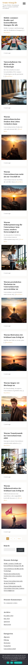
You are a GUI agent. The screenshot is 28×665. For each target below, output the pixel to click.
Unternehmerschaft (10, 648)
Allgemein (7, 637)
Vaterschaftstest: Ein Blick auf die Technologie (12, 64)
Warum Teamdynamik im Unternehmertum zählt (13, 435)
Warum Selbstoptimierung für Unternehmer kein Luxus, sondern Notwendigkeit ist (13, 227)
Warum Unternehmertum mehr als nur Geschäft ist (14, 174)
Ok (8, 662)
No (11, 662)
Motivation (7, 643)
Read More (7, 32)
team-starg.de (10, 2)
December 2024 (8, 615)
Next (19, 538)
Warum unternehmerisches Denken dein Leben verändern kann (13, 576)
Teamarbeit (7, 646)
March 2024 (7, 624)
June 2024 (7, 618)
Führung (6, 640)
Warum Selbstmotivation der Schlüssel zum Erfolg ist (14, 488)
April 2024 (7, 621)
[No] (26, 659)
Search (6, 546)
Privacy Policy (18, 662)
